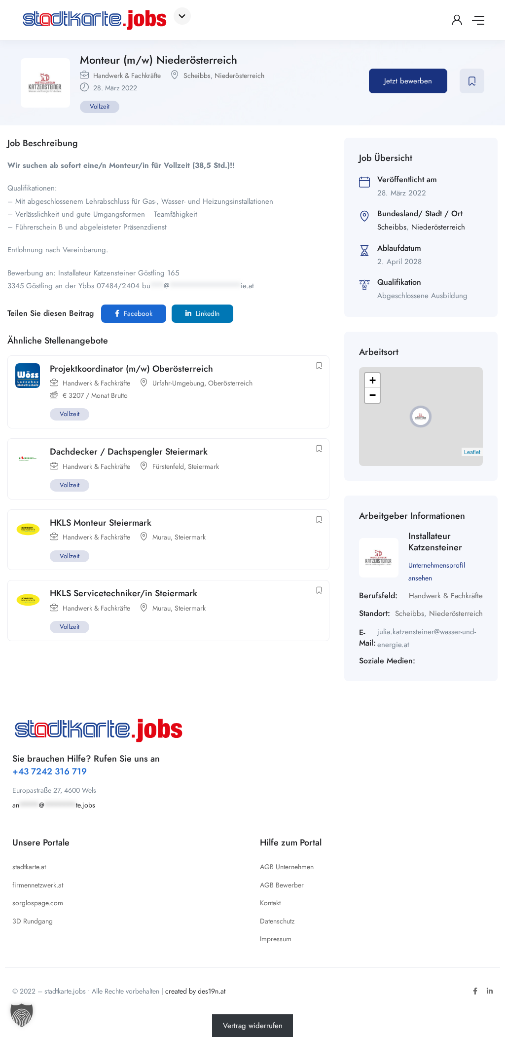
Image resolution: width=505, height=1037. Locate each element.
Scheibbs (197, 75)
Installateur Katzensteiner (435, 542)
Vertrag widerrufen (253, 1025)
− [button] (372, 395)
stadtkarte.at (29, 867)
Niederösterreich (239, 75)
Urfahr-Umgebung (178, 383)
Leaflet (472, 452)
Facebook (137, 313)
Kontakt (270, 903)
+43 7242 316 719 (49, 771)
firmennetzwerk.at (37, 885)
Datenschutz (277, 921)
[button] (21, 1015)
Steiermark (203, 466)
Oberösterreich (230, 383)
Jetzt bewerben (408, 81)
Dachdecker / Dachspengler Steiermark (129, 451)
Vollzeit (99, 106)
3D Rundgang (32, 921)
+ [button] (372, 380)
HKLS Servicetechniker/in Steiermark (123, 593)
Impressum (275, 939)
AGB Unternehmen (287, 867)
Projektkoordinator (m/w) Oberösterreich (131, 368)
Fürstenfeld (168, 466)
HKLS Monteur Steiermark (100, 522)
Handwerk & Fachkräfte (127, 75)
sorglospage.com (37, 903)
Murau (161, 537)
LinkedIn (206, 313)
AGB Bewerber (282, 885)
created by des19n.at (195, 991)
